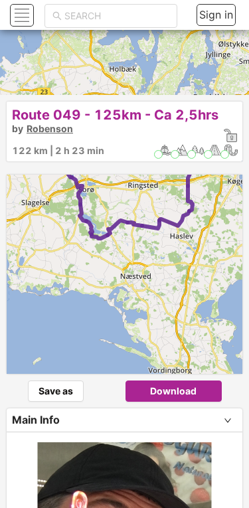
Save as (56, 390)
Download (173, 390)
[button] (20, 15)
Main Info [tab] (36, 419)
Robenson (50, 128)
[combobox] (116, 16)
